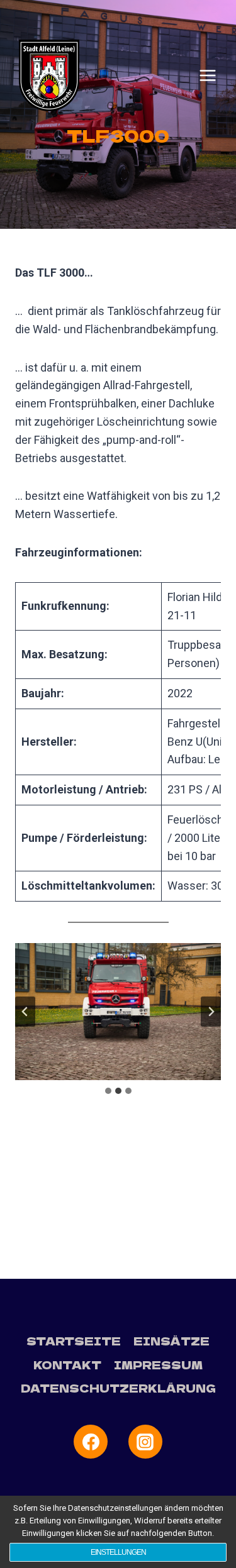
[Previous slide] (25, 1012)
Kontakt (67, 1364)
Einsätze (171, 1341)
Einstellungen (118, 1552)
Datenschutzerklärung (118, 1388)
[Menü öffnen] (207, 75)
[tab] (108, 1091)
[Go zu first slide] (211, 1012)
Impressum (158, 1364)
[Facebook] (91, 1442)
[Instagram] (145, 1442)
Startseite (73, 1341)
